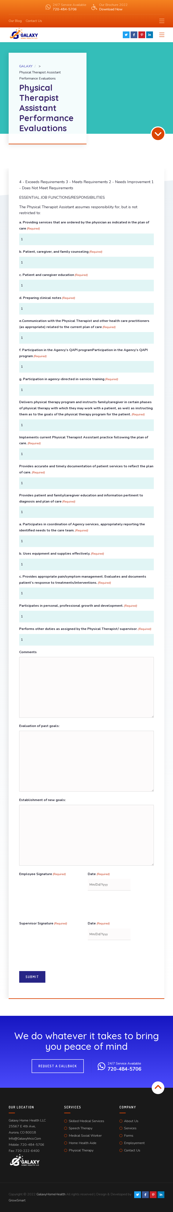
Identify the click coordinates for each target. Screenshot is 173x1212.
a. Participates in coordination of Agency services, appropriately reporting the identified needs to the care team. (82, 527)
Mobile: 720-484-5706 (26, 1144)
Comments (28, 652)
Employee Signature (42, 874)
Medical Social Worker (85, 1135)
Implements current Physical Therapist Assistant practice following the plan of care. (83, 440)
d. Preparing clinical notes (47, 298)
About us (131, 1121)
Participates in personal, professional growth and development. (78, 605)
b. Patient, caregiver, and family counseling (60, 251)
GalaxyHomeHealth (50, 1194)
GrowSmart (17, 1200)
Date (98, 874)
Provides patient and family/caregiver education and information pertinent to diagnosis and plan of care (81, 498)
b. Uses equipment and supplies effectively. (61, 553)
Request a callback (57, 1066)
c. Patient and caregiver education (53, 275)
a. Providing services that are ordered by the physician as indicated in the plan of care (84, 225)
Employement (134, 1143)
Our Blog (15, 21)
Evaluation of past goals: (39, 726)
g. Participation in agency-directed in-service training (68, 379)
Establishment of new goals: (42, 800)
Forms (128, 1135)
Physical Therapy (81, 1150)
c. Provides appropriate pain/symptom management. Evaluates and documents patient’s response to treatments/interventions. (82, 579)
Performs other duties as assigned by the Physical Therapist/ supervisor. (85, 629)
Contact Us (34, 21)
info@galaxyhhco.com (25, 1138)
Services (130, 1128)
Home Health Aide (82, 1143)
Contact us (132, 1150)
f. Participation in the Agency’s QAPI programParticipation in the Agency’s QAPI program (83, 353)
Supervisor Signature (43, 923)
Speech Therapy (80, 1128)
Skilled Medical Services (86, 1121)
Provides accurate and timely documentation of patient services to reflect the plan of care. (86, 469)
